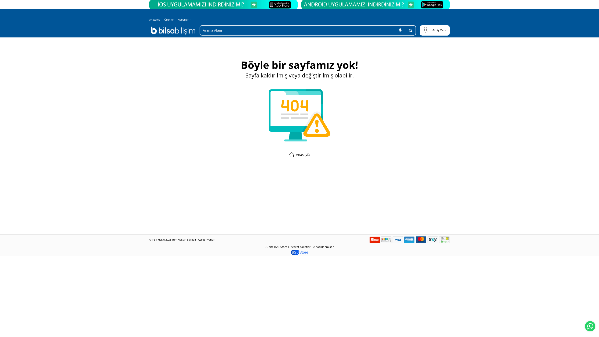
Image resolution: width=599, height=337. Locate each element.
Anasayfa (154, 19)
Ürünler (169, 19)
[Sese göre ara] (400, 30)
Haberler (183, 19)
